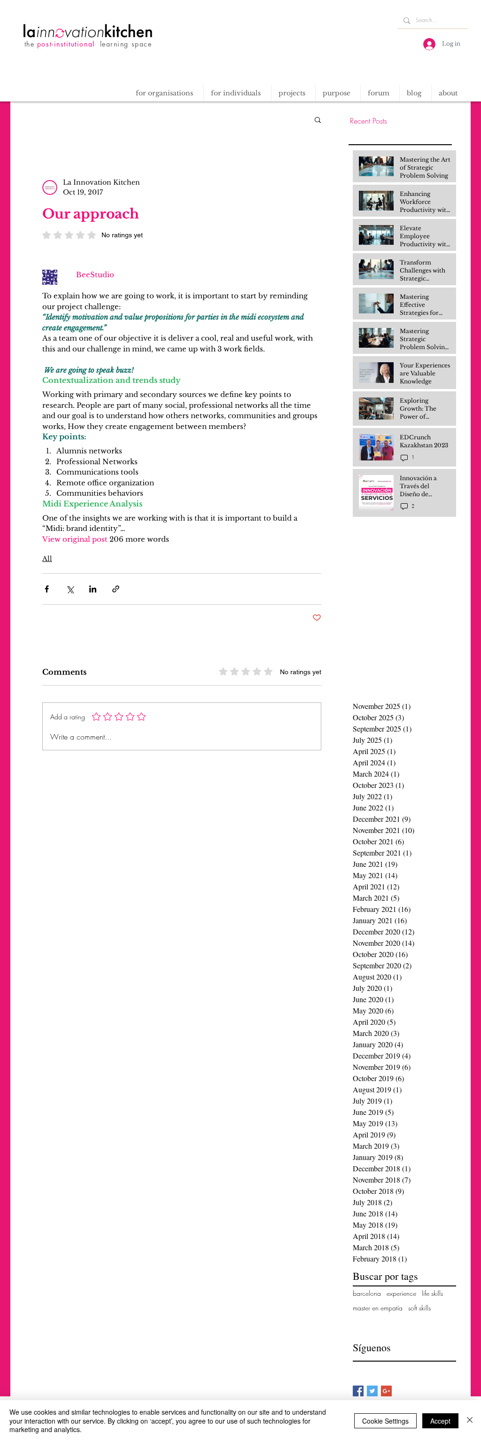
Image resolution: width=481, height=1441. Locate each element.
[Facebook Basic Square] (358, 1391)
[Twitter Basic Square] (372, 1391)
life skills (432, 1293)
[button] (293, 93)
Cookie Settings (385, 1420)
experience (401, 1293)
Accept (440, 1420)
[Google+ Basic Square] (386, 1391)
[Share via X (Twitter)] (69, 588)
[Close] (469, 1420)
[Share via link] (115, 588)
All (47, 558)
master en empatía (378, 1307)
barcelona (367, 1293)
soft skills (419, 1307)
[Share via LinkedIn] (92, 588)
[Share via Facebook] (46, 588)
